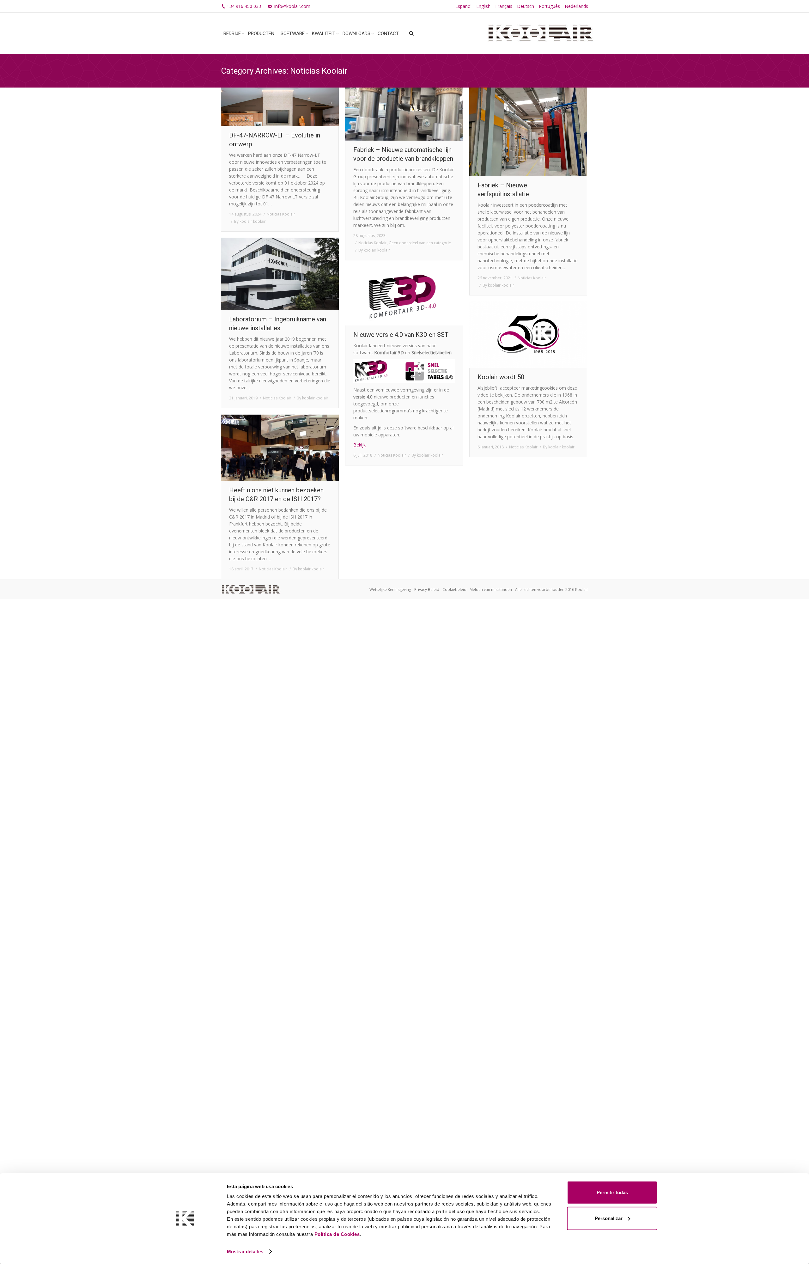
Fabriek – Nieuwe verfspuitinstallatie (503, 189)
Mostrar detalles (245, 1251)
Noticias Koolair (281, 214)
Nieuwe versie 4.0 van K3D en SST (400, 334)
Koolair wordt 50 (500, 377)
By (250, 221)
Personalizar (609, 1218)
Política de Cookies (337, 1234)
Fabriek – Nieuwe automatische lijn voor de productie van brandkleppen (403, 154)
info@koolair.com (292, 6)
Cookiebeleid (454, 589)
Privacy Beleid (426, 589)
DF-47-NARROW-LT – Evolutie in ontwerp (274, 139)
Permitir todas (612, 1192)
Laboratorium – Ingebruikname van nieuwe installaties (277, 323)
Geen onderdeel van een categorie (420, 243)
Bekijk (359, 445)
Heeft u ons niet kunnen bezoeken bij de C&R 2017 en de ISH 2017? (276, 494)
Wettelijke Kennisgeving (390, 589)
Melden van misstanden (491, 589)
